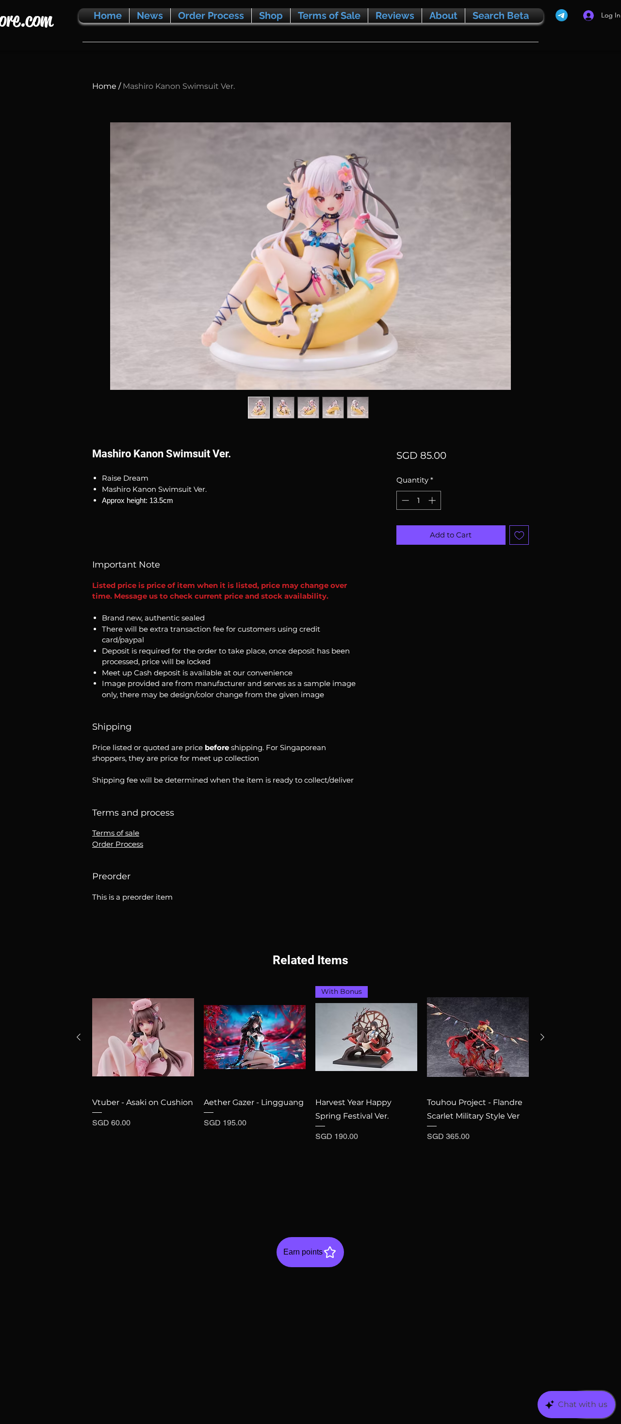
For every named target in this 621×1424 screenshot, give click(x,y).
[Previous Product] (78, 1037)
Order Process (117, 844)
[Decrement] (404, 500)
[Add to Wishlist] (519, 535)
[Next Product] (542, 1037)
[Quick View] (143, 1037)
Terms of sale (115, 833)
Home (104, 86)
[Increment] (433, 500)
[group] (310, 1090)
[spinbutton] (418, 500)
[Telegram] (562, 15)
